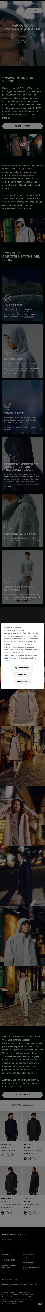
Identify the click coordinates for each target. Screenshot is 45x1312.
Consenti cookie (22, 681)
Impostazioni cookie (22, 668)
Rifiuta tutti (22, 674)
